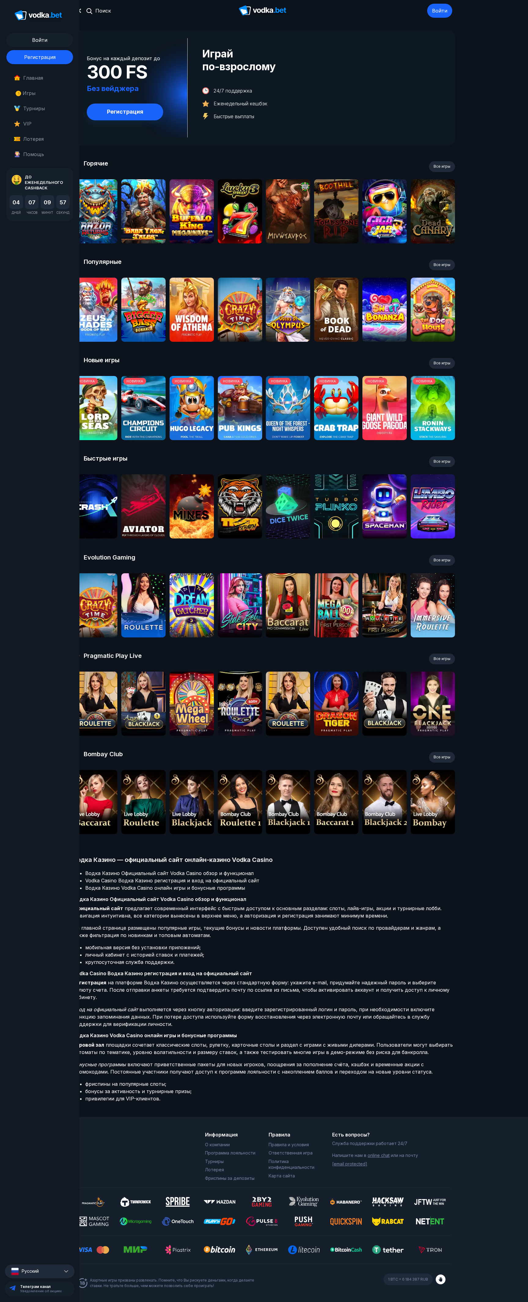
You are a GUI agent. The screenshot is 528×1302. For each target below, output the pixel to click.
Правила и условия (289, 1144)
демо (95, 227)
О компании (217, 1144)
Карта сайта (282, 1175)
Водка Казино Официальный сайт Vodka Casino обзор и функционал (169, 873)
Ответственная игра (291, 1152)
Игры (27, 93)
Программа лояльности (230, 1152)
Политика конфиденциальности (291, 1164)
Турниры (34, 108)
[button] (40, 1271)
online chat (379, 1155)
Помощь (33, 154)
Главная (33, 78)
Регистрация (40, 57)
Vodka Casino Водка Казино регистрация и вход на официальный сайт (172, 880)
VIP (27, 124)
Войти (439, 11)
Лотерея (33, 139)
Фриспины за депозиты (230, 1178)
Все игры (442, 166)
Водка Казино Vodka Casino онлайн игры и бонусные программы (165, 888)
